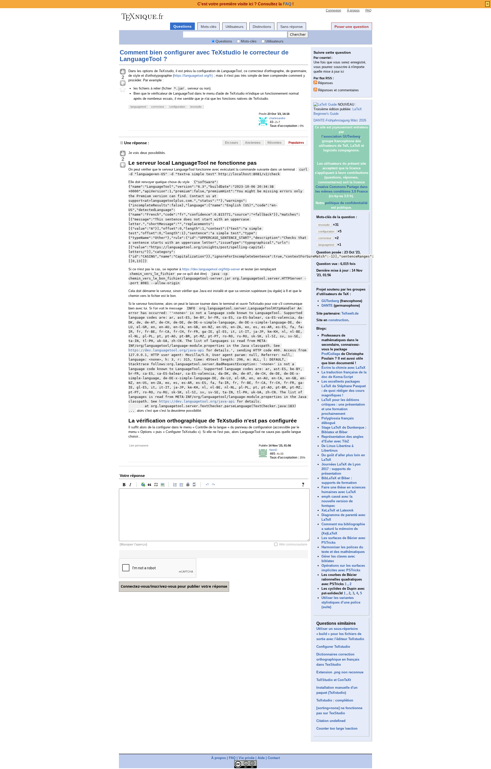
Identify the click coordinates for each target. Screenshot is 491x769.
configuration (177, 106)
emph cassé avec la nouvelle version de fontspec (337, 501)
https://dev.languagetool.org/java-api (166, 350)
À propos (353, 10)
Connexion (333, 10)
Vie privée (246, 758)
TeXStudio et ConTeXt (333, 680)
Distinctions (262, 27)
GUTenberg (330, 301)
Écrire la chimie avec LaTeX (343, 368)
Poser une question (351, 27)
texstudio (196, 106)
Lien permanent (138, 445)
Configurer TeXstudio (333, 647)
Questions (182, 26)
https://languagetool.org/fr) (193, 75)
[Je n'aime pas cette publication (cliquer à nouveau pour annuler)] (123, 83)
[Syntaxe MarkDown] (304, 484)
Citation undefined (330, 721)
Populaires (296, 142)
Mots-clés (208, 27)
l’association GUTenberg (340, 136)
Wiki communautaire (293, 544)
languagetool (138, 106)
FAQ (368, 10)
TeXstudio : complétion (334, 700)
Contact (274, 758)
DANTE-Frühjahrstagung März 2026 (340, 120)
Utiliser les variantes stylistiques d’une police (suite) (340, 602)
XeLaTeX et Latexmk (337, 510)
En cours (231, 142)
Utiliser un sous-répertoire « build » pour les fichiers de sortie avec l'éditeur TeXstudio (340, 634)
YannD (273, 449)
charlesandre (277, 118)
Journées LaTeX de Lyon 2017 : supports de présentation (341, 468)
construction (338, 320)
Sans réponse (291, 27)
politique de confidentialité (346, 203)
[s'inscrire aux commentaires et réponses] (315, 89)
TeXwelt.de (350, 313)
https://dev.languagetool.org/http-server (211, 269)
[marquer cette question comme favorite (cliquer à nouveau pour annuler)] (123, 89)
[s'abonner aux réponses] (315, 82)
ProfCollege (330, 354)
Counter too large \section (337, 728)
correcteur (157, 106)
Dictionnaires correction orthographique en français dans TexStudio (337, 659)
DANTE (327, 305)
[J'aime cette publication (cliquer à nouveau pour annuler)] (123, 72)
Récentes (274, 142)
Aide (261, 758)
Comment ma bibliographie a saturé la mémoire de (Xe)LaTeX (343, 528)
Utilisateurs (234, 27)
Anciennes (253, 142)
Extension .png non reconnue (339, 672)
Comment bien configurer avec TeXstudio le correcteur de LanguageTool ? (204, 55)
